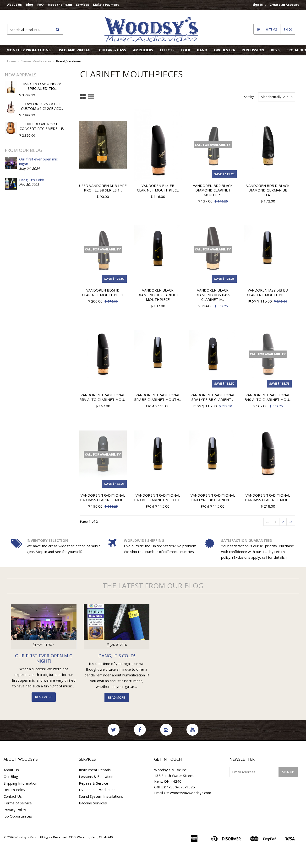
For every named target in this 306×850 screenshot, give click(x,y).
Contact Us (13, 796)
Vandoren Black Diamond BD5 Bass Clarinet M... (213, 295)
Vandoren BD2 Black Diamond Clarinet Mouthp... (213, 190)
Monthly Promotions (28, 50)
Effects (167, 50)
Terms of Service (18, 803)
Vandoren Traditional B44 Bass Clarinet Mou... (268, 497)
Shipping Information (20, 783)
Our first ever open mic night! (38, 161)
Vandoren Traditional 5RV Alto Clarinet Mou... (103, 397)
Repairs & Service (93, 783)
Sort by (249, 97)
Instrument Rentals (95, 769)
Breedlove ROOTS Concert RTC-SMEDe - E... (42, 126)
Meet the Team (60, 4)
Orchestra (224, 50)
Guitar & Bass (112, 50)
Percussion (253, 50)
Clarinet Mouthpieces (36, 61)
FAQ (40, 4)
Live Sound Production (97, 789)
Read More (43, 697)
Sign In (257, 4)
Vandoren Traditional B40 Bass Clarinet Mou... (103, 497)
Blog (29, 4)
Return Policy (14, 789)
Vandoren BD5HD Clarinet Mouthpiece (103, 292)
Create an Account (284, 4)
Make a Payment (106, 4)
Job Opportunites (18, 816)
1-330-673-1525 (181, 787)
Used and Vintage (74, 50)
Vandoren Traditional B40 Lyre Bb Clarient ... (213, 497)
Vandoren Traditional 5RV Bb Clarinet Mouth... (157, 397)
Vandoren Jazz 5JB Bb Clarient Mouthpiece (268, 292)
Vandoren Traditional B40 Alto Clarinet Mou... (268, 397)
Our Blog (11, 776)
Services (82, 4)
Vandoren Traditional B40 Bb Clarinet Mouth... (157, 497)
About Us (14, 4)
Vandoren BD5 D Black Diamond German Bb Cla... (268, 190)
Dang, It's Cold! (31, 179)
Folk (185, 50)
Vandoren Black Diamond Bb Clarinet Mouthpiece (157, 295)
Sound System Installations (101, 796)
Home (11, 61)
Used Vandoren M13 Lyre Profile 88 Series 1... (103, 188)
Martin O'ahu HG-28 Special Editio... (42, 86)
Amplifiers (143, 50)
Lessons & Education (96, 776)
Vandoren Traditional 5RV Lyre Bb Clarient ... (213, 397)
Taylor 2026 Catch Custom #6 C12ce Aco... (42, 106)
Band (202, 50)
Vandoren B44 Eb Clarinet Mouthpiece (158, 188)
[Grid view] (83, 97)
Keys (275, 50)
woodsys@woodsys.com (190, 792)
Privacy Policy (15, 809)
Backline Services (93, 803)
